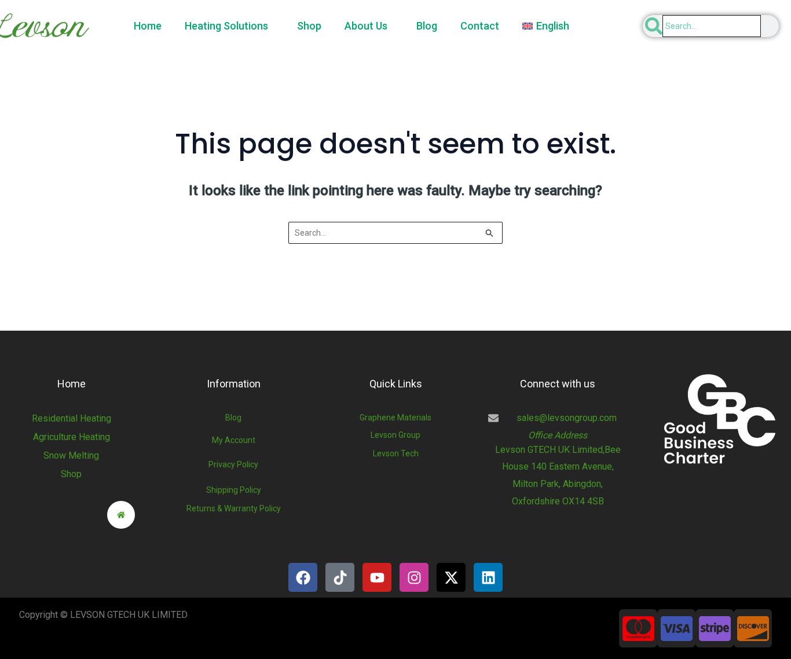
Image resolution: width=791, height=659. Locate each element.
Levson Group (395, 435)
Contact (479, 26)
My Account (233, 440)
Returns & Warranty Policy (233, 508)
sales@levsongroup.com (567, 417)
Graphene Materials (395, 417)
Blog (426, 26)
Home (148, 26)
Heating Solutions (226, 26)
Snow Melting (71, 455)
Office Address (557, 435)
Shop (309, 26)
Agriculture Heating (71, 436)
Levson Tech (396, 453)
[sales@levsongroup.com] (493, 418)
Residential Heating (71, 418)
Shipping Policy (233, 490)
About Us (366, 26)
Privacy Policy (233, 464)
